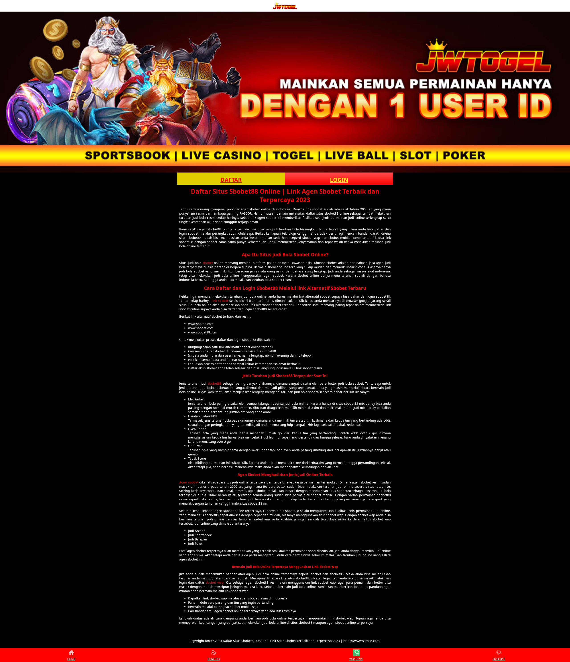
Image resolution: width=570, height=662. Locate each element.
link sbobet (220, 301)
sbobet (208, 263)
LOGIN (339, 179)
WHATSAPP (356, 659)
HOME (71, 659)
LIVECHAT (499, 659)
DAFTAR (231, 179)
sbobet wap (215, 582)
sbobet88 (215, 383)
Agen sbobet (188, 482)
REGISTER (214, 659)
